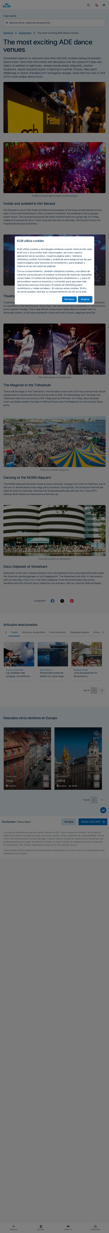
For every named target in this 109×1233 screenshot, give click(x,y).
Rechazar (69, 299)
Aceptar (85, 299)
